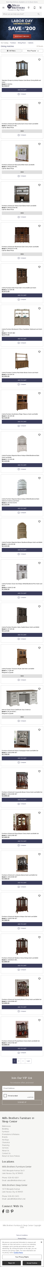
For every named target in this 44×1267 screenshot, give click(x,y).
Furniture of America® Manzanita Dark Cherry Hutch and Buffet (20, 124)
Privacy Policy (22, 1238)
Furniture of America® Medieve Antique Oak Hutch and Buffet (19, 916)
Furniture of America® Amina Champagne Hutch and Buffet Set (20, 750)
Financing (5, 1145)
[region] (22, 1253)
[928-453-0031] (34, 7)
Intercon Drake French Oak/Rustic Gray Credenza (16, 709)
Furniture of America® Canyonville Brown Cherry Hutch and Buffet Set (22, 792)
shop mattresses (22, 36)
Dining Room (22, 43)
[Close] (41, 1242)
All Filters (12, 51)
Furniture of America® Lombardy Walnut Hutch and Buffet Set (19, 875)
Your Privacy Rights (22, 1257)
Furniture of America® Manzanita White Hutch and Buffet (18, 165)
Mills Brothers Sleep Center (14, 1185)
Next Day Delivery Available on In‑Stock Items (22, 2)
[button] (3, 7)
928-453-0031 (13, 1177)
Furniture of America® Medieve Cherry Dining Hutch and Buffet (20, 958)
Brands (5, 1137)
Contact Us (6, 1153)
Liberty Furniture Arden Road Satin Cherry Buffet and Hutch (19, 288)
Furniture (13, 43)
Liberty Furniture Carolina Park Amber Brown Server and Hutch (20, 372)
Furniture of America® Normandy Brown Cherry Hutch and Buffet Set (21, 999)
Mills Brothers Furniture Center (17, 1166)
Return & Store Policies (11, 1156)
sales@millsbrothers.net (16, 1180)
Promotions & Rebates (10, 1134)
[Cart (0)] (40, 7)
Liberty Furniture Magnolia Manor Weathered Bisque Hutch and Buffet (22, 542)
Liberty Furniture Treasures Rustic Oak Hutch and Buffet (18, 668)
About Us (5, 1150)
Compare (23, 94)
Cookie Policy (18, 1252)
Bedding (5, 1129)
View (22, 131)
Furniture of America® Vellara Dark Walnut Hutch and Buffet (19, 205)
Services (5, 1148)
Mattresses (6, 1126)
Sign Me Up (22, 1102)
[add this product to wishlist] (39, 59)
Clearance (6, 1142)
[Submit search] (38, 14)
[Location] (28, 7)
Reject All (11, 1263)
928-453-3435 (13, 1196)
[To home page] (16, 7)
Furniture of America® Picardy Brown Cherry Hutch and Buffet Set (21, 1041)
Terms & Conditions (22, 1235)
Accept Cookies (32, 1263)
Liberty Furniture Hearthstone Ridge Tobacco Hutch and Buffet (20, 414)
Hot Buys (5, 1140)
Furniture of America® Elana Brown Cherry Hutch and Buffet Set (20, 833)
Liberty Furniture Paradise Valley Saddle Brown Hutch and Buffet (20, 627)
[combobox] (32, 50)
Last (28, 1061)
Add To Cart (22, 90)
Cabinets (30, 43)
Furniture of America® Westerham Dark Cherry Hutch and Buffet (20, 246)
